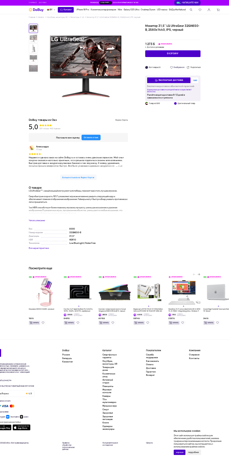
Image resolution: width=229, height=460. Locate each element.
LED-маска (162, 9)
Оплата (149, 364)
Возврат (150, 375)
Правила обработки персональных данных (68, 446)
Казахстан (67, 361)
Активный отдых (107, 381)
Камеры (106, 396)
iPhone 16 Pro (83, 9)
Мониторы (74, 17)
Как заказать (152, 361)
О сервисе (33, 3)
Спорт (105, 409)
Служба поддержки (152, 356)
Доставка (42, 3)
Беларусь (67, 358)
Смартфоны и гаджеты (109, 356)
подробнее (193, 452)
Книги (105, 422)
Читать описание (37, 220)
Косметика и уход (108, 375)
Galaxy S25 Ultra (131, 9)
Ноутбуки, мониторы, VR (57, 17)
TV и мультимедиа (109, 401)
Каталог (41, 17)
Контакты (194, 358)
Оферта (149, 443)
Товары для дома (108, 368)
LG (83, 17)
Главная (32, 17)
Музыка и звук (109, 405)
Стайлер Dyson (148, 9)
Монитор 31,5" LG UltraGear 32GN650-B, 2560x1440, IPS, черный (113, 17)
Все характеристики (39, 248)
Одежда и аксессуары (108, 427)
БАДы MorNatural (177, 9)
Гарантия (151, 371)
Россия (66, 354)
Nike (120, 9)
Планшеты (107, 386)
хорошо (179, 452)
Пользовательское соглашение (110, 444)
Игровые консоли (106, 391)
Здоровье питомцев (107, 418)
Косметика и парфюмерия (103, 9)
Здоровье (107, 412)
